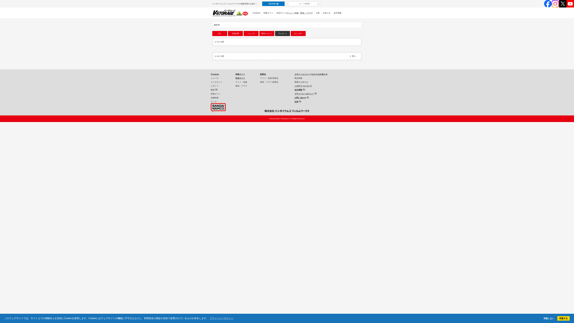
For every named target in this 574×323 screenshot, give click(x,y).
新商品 (263, 74)
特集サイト (268, 13)
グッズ (214, 101)
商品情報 (298, 78)
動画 (213, 90)
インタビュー (216, 82)
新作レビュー (266, 33)
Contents (256, 13)
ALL (219, 33)
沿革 (296, 102)
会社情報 (337, 13)
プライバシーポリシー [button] (221, 318)
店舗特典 (215, 98)
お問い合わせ (300, 98)
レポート (215, 86)
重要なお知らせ (301, 82)
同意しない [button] (549, 318)
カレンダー (298, 33)
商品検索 (272, 4)
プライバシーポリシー (304, 94)
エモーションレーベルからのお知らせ (311, 74)
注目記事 (235, 33)
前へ (354, 56)
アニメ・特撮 (292, 13)
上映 (318, 13)
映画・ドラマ (306, 13)
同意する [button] (563, 318)
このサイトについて (303, 86)
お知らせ (326, 13)
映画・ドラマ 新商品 (269, 82)
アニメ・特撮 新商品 (269, 78)
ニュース (251, 33)
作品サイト (240, 78)
